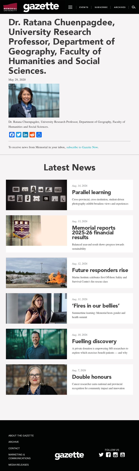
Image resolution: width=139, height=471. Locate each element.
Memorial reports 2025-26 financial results (93, 232)
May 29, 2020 (17, 79)
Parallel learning (91, 192)
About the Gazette (21, 435)
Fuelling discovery (94, 341)
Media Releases (18, 464)
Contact (14, 448)
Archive (13, 442)
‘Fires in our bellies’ (95, 305)
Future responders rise (100, 270)
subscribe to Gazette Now (82, 147)
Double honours (91, 376)
